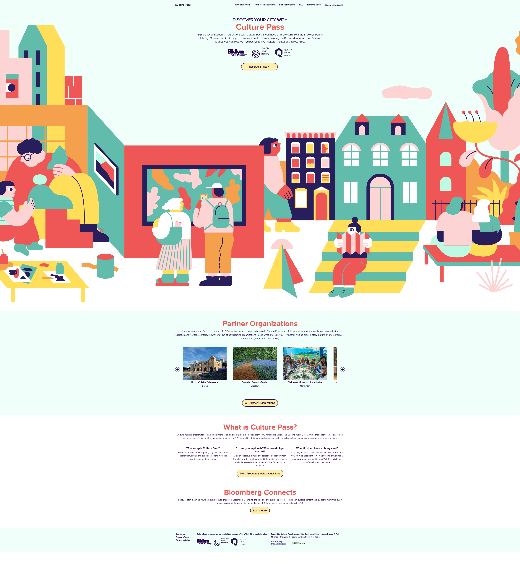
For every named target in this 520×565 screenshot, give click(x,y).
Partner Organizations (265, 5)
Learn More (260, 510)
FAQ (301, 5)
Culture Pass (183, 5)
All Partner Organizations (260, 403)
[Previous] (177, 369)
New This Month (243, 5)
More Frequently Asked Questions (260, 473)
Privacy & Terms (182, 537)
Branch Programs (287, 5)
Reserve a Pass (314, 5)
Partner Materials (183, 540)
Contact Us (180, 534)
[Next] (342, 369)
